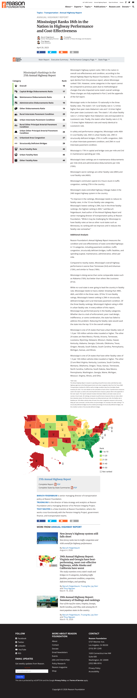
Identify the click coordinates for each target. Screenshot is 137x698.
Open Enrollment (113, 2)
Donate (125, 6)
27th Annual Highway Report (39, 75)
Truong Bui (43, 502)
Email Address (22, 668)
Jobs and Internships (61, 660)
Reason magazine (59, 667)
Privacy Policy (94, 668)
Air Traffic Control (87, 2)
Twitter (21, 642)
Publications (99, 6)
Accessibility (94, 671)
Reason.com (114, 6)
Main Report (44, 59)
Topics (88, 6)
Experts (77, 6)
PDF (58, 484)
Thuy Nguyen (43, 509)
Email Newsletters (60, 652)
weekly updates (25, 663)
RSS (19, 653)
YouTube (22, 649)
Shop (54, 671)
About (68, 6)
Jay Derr (94, 586)
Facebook (22, 638)
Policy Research (58, 663)
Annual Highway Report (100, 2)
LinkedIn (21, 646)
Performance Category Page (82, 59)
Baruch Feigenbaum (47, 495)
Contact (55, 645)
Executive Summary (59, 59)
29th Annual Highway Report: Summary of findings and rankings (80, 598)
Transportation (51, 12)
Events (121, 2)
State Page (103, 59)
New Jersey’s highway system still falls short (79, 535)
